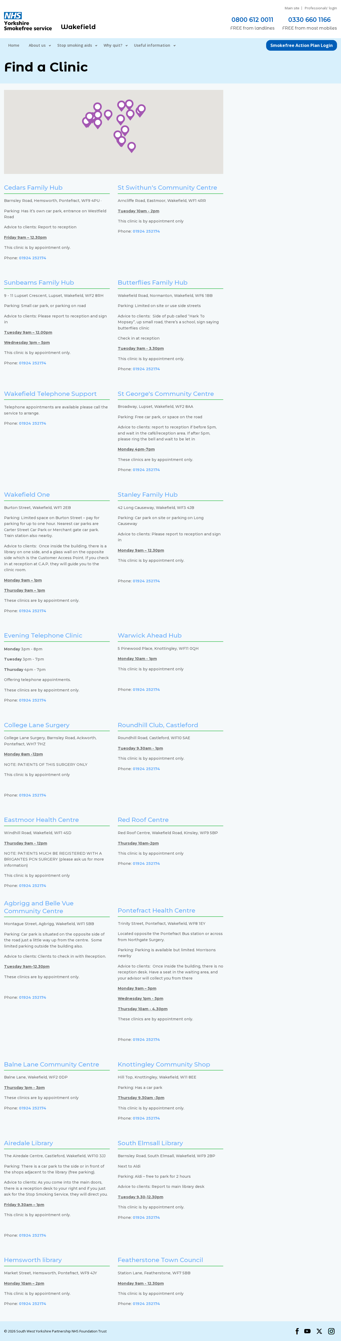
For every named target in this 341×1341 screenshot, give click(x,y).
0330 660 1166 (309, 19)
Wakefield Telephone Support (50, 393)
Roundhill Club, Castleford (158, 725)
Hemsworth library (33, 1260)
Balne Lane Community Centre (51, 1064)
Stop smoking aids (74, 45)
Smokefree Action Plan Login (301, 45)
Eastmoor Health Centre (41, 819)
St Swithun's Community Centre (167, 187)
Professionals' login (321, 8)
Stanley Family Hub (148, 494)
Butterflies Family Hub (153, 282)
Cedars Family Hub (33, 187)
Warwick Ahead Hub (150, 635)
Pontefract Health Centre (156, 910)
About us (37, 45)
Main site (292, 8)
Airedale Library (28, 1143)
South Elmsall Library (150, 1143)
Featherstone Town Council (160, 1260)
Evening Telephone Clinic (43, 635)
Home (13, 45)
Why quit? (113, 45)
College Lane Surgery (37, 725)
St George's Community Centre (166, 393)
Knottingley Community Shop (164, 1064)
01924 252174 (32, 258)
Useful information (152, 45)
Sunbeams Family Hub (39, 282)
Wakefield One (27, 494)
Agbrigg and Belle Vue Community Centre (39, 907)
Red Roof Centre (143, 819)
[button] (108, 115)
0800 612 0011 (252, 19)
